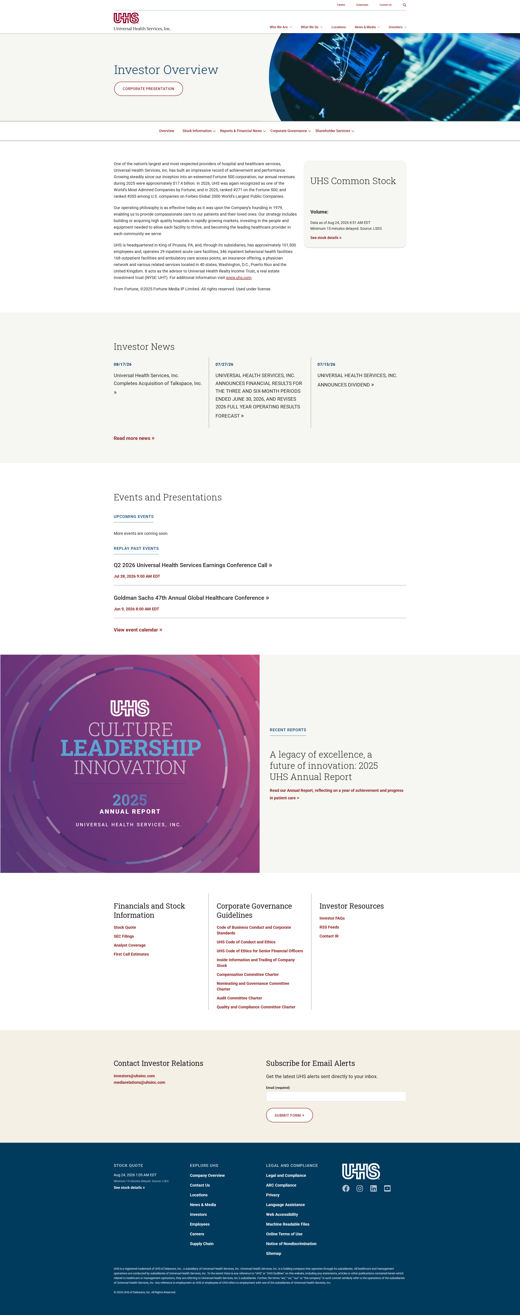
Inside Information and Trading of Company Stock (256, 962)
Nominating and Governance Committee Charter (253, 986)
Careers (197, 1233)
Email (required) (278, 1088)
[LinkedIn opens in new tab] (373, 1186)
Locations (199, 1194)
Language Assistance (285, 1204)
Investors (198, 1214)
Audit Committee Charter (239, 998)
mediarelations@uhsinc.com (139, 1082)
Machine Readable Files (287, 1224)
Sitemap (273, 1253)
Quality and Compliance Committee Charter (256, 1007)
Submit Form (289, 1115)
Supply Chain (201, 1243)
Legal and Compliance (286, 1175)
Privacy (273, 1194)
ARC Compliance (281, 1185)
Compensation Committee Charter (248, 974)
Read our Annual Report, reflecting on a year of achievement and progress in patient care (336, 794)
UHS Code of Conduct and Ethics (246, 942)
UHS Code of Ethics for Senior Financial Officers (260, 950)
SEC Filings (124, 936)
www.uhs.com (238, 277)
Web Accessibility (282, 1214)
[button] (404, 5)
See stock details (326, 237)
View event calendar (138, 629)
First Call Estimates (131, 954)
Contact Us (200, 1185)
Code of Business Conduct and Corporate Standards (254, 930)
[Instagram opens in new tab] (359, 1186)
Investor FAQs (332, 918)
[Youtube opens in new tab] (387, 1186)
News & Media (203, 1204)
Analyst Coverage (130, 945)
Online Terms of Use (284, 1233)
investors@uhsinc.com (134, 1075)
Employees (200, 1224)
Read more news (134, 437)
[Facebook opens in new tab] (346, 1186)
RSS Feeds (329, 927)
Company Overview (207, 1175)
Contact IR (329, 936)
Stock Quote (125, 927)
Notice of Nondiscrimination (291, 1243)
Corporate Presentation (148, 89)
